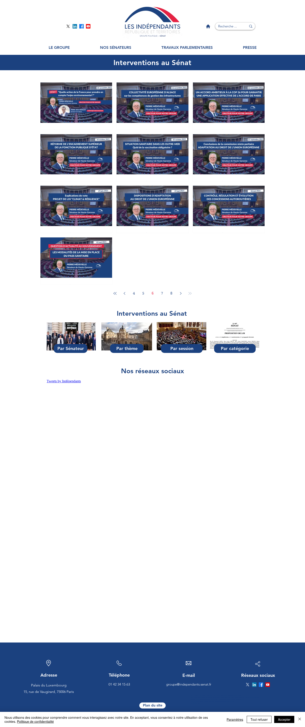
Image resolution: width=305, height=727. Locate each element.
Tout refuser (259, 719)
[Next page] (181, 293)
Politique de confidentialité (35, 721)
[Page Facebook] (81, 26)
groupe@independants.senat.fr (188, 684)
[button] (59, 48)
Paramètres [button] (235, 719)
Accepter (284, 719)
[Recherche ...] (251, 26)
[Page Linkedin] (75, 26)
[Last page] (190, 293)
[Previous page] (124, 293)
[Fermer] (299, 719)
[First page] (115, 293)
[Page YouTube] (88, 26)
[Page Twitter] (68, 26)
